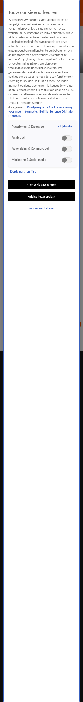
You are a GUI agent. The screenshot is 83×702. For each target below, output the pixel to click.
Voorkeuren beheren (41, 208)
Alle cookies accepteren (41, 184)
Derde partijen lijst (23, 171)
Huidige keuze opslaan (42, 196)
